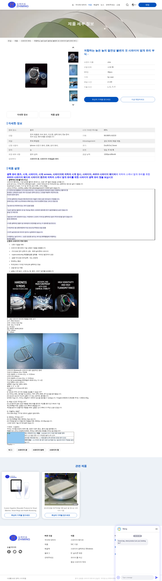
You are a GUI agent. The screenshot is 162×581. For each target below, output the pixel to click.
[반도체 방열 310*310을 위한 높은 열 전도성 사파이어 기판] (60, 489)
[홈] (19, 541)
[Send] (156, 577)
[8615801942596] (15, 551)
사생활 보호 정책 (13, 578)
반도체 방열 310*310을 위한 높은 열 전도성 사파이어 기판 (61, 509)
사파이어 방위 (38, 450)
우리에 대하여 (81, 5)
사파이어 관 (22, 450)
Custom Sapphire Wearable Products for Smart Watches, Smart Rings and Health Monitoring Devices (20, 509)
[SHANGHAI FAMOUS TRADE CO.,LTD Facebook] (9, 551)
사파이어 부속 (26, 41)
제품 (90, 5)
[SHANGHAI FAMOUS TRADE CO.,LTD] (18, 5)
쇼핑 (118, 5)
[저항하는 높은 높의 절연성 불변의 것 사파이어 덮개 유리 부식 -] (36, 75)
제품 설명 (55, 115)
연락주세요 (110, 5)
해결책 (96, 5)
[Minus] (156, 529)
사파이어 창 (54, 450)
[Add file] (118, 577)
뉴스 (102, 5)
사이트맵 (23, 578)
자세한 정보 (22, 115)
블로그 (47, 553)
